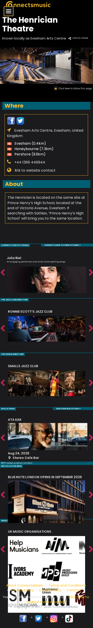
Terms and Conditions (67, 585)
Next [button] (90, 273)
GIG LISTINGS (8, 409)
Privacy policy (22, 590)
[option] (46, 272)
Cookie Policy (50, 590)
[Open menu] (9, 11)
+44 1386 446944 (29, 162)
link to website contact (35, 170)
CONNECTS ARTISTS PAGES (15, 245)
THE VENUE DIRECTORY (12, 354)
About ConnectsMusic (24, 585)
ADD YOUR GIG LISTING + (68, 409)
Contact (74, 590)
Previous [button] (2, 273)
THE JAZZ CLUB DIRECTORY (14, 300)
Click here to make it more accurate (58, 599)
